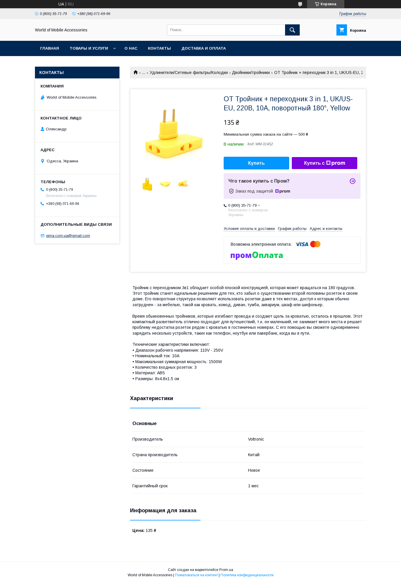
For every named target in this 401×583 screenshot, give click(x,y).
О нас (130, 48)
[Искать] (292, 30)
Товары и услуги (89, 48)
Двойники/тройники (251, 72)
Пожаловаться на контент (196, 575)
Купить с (314, 163)
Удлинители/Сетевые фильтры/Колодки (189, 72)
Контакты (159, 48)
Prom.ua (226, 570)
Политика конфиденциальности (247, 575)
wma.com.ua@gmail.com (68, 235)
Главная (49, 48)
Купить (256, 163)
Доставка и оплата (203, 48)
